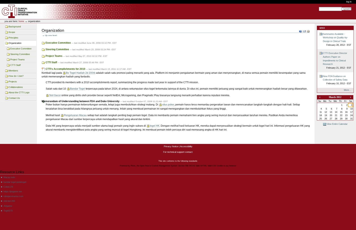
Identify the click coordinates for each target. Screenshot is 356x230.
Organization (15, 43)
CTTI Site (27, 11)
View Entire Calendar (337, 124)
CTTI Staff (15, 65)
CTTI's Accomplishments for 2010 (65, 69)
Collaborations (16, 87)
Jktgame (8, 206)
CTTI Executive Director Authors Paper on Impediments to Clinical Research (337, 60)
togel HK (154, 125)
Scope (12, 32)
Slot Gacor (55, 95)
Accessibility (186, 146)
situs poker (168, 104)
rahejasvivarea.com (13, 196)
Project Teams (17, 59)
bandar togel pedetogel (15, 182)
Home (21, 21)
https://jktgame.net (13, 191)
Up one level (51, 35)
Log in (348, 1)
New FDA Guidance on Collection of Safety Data (337, 80)
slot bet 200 (9, 201)
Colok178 (8, 187)
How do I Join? (16, 76)
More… (347, 90)
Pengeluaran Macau (75, 115)
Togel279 (8, 210)
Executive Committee (21, 48)
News (322, 27)
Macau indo (9, 177)
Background (15, 26)
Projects (13, 81)
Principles (13, 37)
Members (13, 70)
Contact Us (14, 98)
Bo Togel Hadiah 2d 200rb (80, 72)
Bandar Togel (77, 88)
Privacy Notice (171, 146)
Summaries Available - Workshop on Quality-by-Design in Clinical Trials (337, 39)
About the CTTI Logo (19, 92)
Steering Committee (20, 54)
